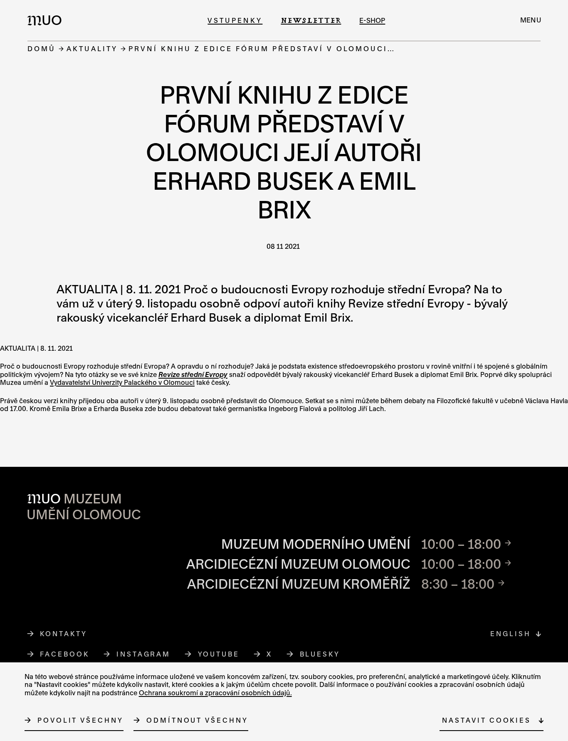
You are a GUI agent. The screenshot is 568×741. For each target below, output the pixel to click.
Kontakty (63, 633)
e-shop (372, 20)
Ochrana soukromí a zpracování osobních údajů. (215, 692)
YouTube (219, 654)
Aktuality (92, 48)
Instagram (143, 654)
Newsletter (311, 20)
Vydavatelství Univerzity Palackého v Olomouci (122, 382)
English (510, 633)
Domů (41, 48)
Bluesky (320, 654)
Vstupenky (234, 20)
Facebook (64, 654)
